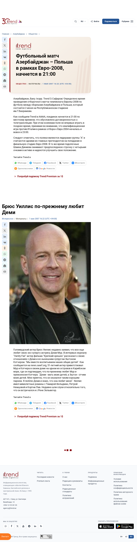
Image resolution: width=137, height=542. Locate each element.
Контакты (66, 485)
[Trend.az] (12, 21)
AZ (126, 537)
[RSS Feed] (41, 526)
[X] (17, 526)
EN (121, 537)
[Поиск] (75, 21)
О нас (64, 477)
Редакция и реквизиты (72, 481)
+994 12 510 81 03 (10, 505)
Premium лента (43, 481)
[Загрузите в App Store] (106, 526)
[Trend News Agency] (10, 475)
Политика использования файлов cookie (120, 501)
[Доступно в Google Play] (125, 526)
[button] (4, 39)
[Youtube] (23, 526)
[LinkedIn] (35, 526)
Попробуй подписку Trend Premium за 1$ (40, 176)
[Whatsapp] (5, 526)
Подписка (92, 477)
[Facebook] (11, 526)
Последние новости (45, 477)
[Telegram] (29, 526)
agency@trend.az (9, 508)
